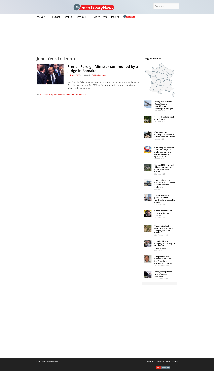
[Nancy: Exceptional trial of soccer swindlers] (147, 278)
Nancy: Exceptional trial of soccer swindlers (163, 274)
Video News (100, 17)
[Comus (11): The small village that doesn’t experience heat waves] (147, 172)
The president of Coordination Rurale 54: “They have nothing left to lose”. (163, 259)
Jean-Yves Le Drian (74, 94)
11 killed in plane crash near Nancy (164, 118)
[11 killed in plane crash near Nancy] (147, 124)
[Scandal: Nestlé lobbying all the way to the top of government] (147, 248)
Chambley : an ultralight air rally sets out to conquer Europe (164, 134)
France (41, 17)
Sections (81, 17)
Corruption (52, 94)
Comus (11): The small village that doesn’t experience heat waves (164, 168)
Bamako (43, 94)
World (68, 17)
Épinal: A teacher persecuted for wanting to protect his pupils (164, 198)
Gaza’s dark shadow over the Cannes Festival (163, 212)
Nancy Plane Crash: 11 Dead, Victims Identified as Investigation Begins (164, 105)
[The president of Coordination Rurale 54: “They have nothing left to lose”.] (147, 263)
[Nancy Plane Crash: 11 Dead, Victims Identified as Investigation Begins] (147, 108)
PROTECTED (166, 367)
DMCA (158, 367)
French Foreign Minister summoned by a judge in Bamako (103, 68)
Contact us (160, 361)
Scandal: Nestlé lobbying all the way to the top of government (164, 244)
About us (150, 361)
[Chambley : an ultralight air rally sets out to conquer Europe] (147, 139)
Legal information (172, 361)
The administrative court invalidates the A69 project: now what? (163, 229)
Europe (56, 17)
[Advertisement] (107, 36)
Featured (61, 94)
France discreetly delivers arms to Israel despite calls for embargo (164, 183)
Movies (115, 17)
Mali (84, 94)
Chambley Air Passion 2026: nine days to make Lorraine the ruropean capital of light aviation (164, 152)
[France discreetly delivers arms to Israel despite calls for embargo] (147, 187)
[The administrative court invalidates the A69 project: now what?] (147, 233)
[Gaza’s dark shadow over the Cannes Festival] (147, 217)
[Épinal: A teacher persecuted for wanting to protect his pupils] (147, 202)
